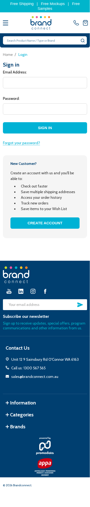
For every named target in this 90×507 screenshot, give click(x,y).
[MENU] (5, 23)
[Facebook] (45, 291)
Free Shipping (22, 4)
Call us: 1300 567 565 (28, 368)
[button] (45, 445)
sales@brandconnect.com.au (34, 376)
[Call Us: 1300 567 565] (77, 22)
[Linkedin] (21, 291)
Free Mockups (53, 4)
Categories (22, 415)
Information (23, 403)
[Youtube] (9, 291)
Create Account (45, 223)
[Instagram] (33, 291)
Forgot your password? (21, 143)
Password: (11, 98)
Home (8, 54)
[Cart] (85, 22)
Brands (17, 427)
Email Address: (15, 72)
